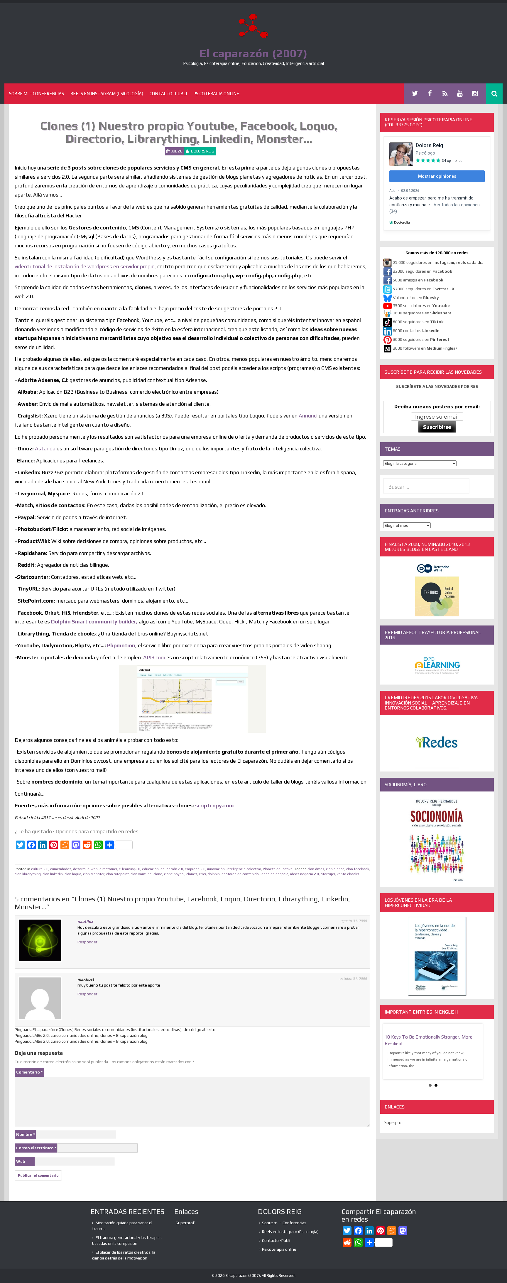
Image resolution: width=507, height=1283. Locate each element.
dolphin (214, 874)
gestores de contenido (240, 874)
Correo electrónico (36, 1148)
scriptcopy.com (214, 805)
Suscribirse (437, 427)
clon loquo (73, 874)
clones (191, 874)
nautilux (85, 921)
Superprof (393, 1122)
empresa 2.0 (195, 869)
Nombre (25, 1134)
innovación (216, 869)
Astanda (45, 448)
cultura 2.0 (39, 869)
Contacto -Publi (168, 93)
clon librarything (28, 874)
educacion (150, 869)
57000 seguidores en (423, 288)
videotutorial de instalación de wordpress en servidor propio (85, 266)
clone (157, 874)
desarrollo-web (85, 869)
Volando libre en (416, 297)
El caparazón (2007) (253, 53)
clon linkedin (53, 874)
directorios (108, 869)
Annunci (307, 415)
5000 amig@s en (418, 280)
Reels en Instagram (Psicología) (106, 93)
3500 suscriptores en (421, 305)
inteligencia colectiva (244, 869)
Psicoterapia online (216, 93)
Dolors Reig (202, 151)
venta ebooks (348, 874)
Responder (87, 942)
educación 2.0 (171, 869)
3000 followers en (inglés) (425, 348)
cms (202, 874)
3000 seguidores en (420, 339)
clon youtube (141, 874)
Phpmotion (121, 645)
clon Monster (93, 874)
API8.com (154, 657)
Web (20, 1161)
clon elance (335, 869)
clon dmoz (315, 869)
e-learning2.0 (129, 869)
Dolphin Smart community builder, (94, 621)
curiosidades (60, 869)
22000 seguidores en (422, 271)
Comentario (29, 1072)
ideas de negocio (274, 874)
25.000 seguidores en (438, 262)
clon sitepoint (117, 874)
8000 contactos (416, 330)
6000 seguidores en (418, 321)
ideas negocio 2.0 (304, 874)
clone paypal (174, 874)
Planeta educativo (278, 869)
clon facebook (357, 869)
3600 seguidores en (422, 313)
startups (328, 874)
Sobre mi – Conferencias (36, 93)
